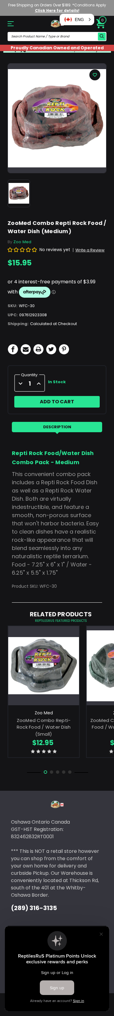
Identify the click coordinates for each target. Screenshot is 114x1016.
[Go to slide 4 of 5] (63, 772)
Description (57, 427)
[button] (77, 19)
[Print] (38, 349)
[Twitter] (51, 349)
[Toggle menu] (15, 23)
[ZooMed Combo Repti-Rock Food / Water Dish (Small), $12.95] (43, 665)
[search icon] (102, 36)
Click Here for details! (57, 10)
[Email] (25, 349)
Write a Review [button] (90, 250)
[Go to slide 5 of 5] (69, 772)
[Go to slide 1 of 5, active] (45, 772)
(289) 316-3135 (34, 908)
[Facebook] (13, 349)
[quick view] (43, 674)
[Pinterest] (64, 349)
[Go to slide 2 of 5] (51, 772)
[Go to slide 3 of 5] (57, 772)
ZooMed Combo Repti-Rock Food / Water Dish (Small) (44, 727)
